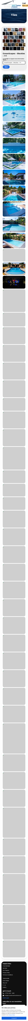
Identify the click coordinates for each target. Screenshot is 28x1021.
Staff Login (6, 998)
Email (4, 1003)
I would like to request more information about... (13, 59)
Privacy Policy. (12, 1015)
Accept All (14, 1018)
